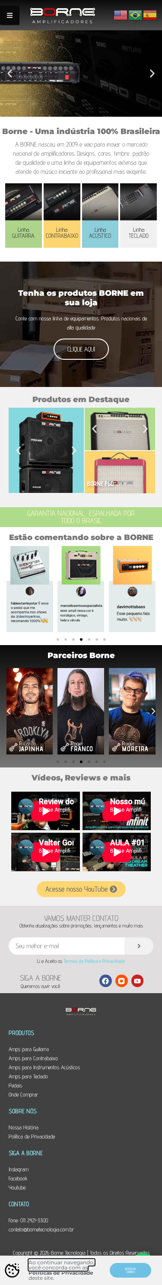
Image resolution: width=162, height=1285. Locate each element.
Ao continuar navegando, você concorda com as (62, 1265)
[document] (81, 642)
